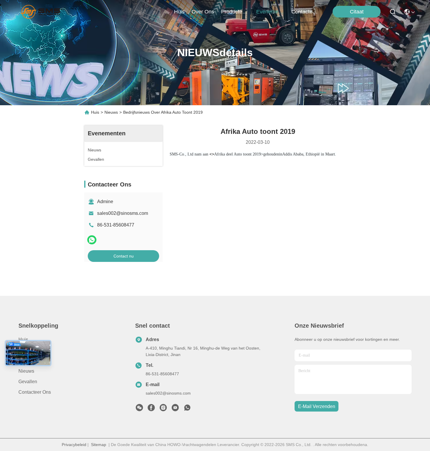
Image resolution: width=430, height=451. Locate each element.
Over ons (28, 350)
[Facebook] (151, 409)
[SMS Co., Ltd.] (41, 11)
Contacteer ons (34, 392)
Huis (179, 12)
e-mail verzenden (316, 406)
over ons (203, 12)
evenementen (270, 12)
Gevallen (27, 381)
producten (233, 12)
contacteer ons (305, 12)
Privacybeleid (74, 444)
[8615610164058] (187, 409)
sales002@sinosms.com (122, 213)
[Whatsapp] (92, 239)
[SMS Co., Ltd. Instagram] (163, 409)
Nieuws (111, 112)
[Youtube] (175, 409)
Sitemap (98, 444)
